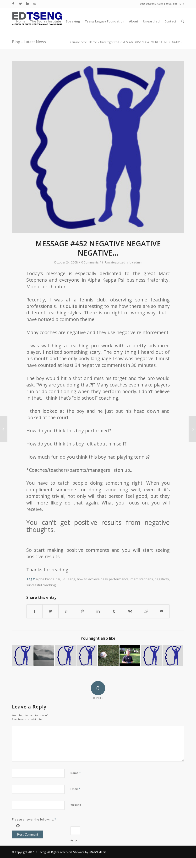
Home (93, 42)
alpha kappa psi (48, 579)
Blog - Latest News (29, 41)
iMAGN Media (97, 852)
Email (75, 789)
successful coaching (41, 585)
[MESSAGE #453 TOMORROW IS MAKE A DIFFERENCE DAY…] (192, 429)
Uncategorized (109, 42)
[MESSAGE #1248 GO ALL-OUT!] (173, 655)
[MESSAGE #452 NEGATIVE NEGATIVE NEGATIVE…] (98, 147)
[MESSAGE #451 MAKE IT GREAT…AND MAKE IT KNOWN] (3, 429)
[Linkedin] (27, 3)
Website (76, 804)
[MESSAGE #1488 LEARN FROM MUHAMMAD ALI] (65, 655)
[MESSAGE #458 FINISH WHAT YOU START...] (151, 655)
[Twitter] (20, 3)
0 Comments (89, 262)
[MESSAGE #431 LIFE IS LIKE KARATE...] (22, 655)
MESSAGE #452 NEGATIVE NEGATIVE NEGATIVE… (98, 248)
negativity (162, 579)
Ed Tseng (68, 579)
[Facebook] (13, 3)
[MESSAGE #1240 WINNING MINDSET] (108, 655)
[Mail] (34, 3)
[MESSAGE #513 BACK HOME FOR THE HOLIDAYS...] (43, 655)
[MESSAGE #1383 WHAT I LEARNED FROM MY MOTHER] (86, 655)
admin (138, 262)
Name (76, 773)
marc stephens (142, 579)
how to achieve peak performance (103, 579)
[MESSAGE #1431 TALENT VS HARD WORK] (130, 655)
